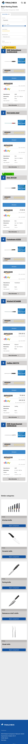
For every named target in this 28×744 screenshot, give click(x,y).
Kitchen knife (7, 520)
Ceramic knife (7, 551)
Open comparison (14, 525)
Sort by (3, 17)
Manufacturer (5, 34)
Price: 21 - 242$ (5, 24)
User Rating (4, 29)
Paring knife (6, 582)
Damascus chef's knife (10, 613)
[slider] (2, 25)
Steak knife (6, 644)
